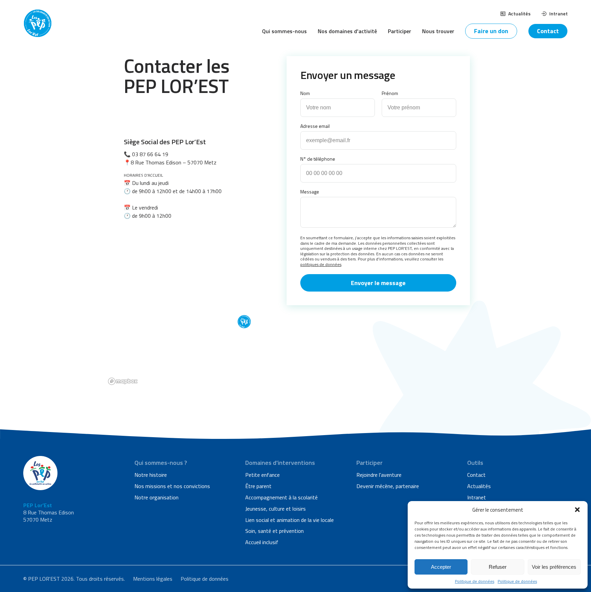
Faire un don (491, 31)
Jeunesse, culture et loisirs (275, 508)
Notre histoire (150, 475)
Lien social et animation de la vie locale (289, 520)
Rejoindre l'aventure (379, 475)
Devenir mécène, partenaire (387, 486)
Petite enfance (262, 475)
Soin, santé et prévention (274, 531)
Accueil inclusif (261, 542)
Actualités (519, 13)
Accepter (441, 567)
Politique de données (474, 581)
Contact (548, 31)
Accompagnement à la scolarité (281, 497)
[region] (295, 312)
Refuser (498, 567)
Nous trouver (438, 31)
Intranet (558, 13)
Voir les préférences (554, 567)
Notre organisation (156, 497)
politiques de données (320, 264)
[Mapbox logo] (123, 381)
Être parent (258, 486)
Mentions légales (152, 578)
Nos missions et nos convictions (172, 486)
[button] (577, 509)
